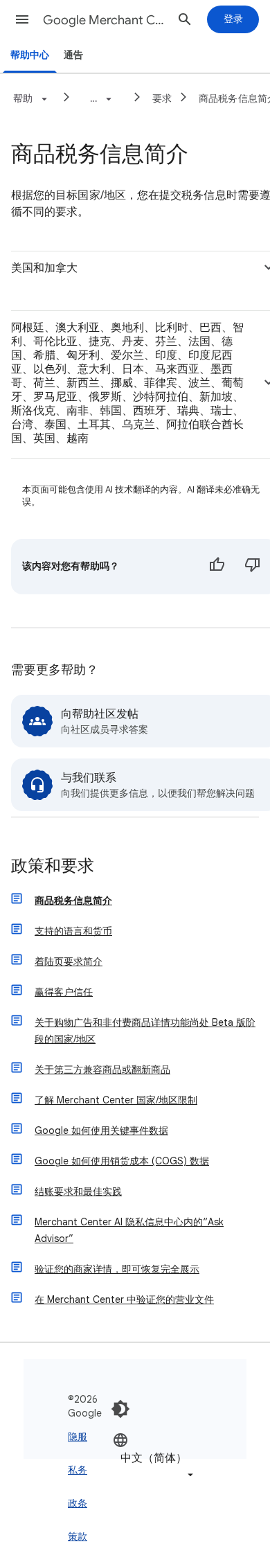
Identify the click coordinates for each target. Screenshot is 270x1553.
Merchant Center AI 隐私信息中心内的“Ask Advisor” (129, 1230)
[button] (22, 19)
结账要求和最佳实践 (78, 1191)
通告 (73, 55)
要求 (162, 98)
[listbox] (154, 1457)
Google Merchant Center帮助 (104, 20)
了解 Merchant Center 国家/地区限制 (116, 1100)
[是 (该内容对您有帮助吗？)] (217, 566)
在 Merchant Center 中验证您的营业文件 (124, 1299)
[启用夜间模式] (120, 1409)
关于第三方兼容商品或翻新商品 (102, 1069)
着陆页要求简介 (68, 961)
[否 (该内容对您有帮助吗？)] (253, 566)
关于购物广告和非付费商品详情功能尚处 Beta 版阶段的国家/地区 (145, 1030)
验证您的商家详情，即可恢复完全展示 (117, 1269)
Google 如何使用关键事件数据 (101, 1130)
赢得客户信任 (64, 992)
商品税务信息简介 (73, 900)
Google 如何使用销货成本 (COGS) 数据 (122, 1161)
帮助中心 (29, 55)
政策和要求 (52, 867)
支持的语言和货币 (73, 931)
